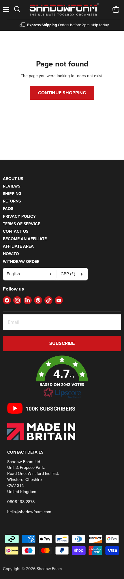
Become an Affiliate (25, 239)
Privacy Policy (19, 216)
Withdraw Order (21, 261)
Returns (12, 201)
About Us (13, 178)
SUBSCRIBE (62, 343)
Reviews (11, 186)
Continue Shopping (62, 92)
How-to (11, 254)
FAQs (8, 208)
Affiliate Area (18, 246)
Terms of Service (21, 224)
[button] (62, 377)
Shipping (12, 193)
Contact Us (15, 231)
